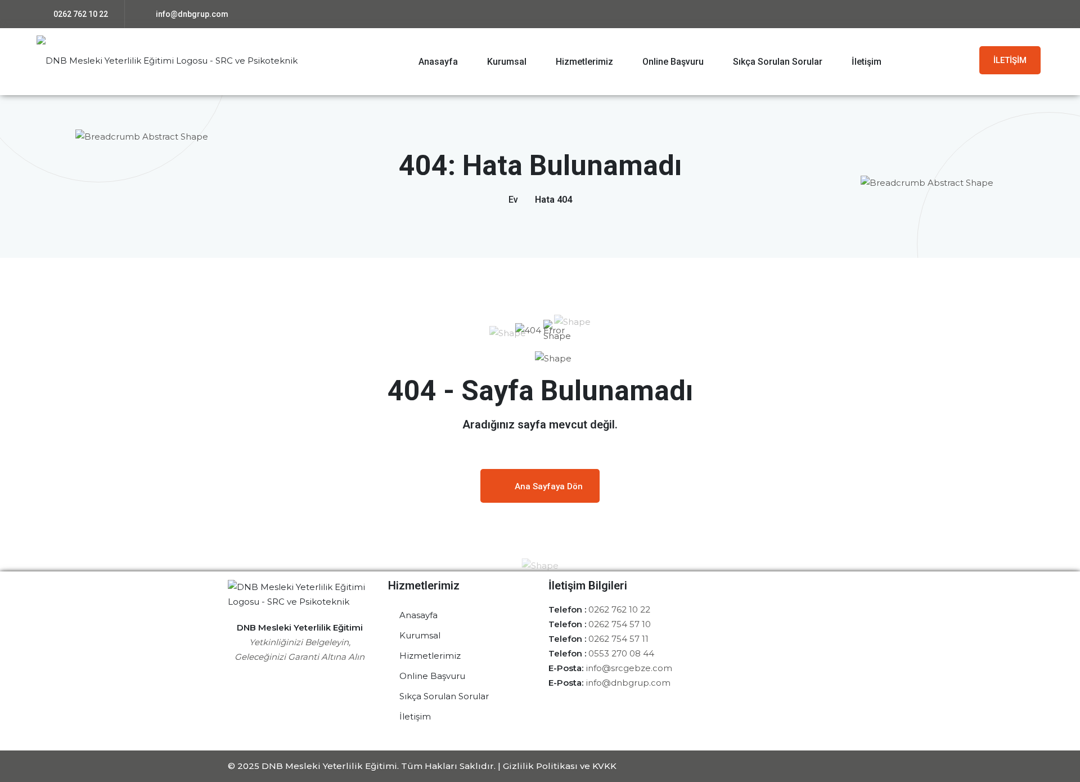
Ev (513, 199)
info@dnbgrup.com (191, 14)
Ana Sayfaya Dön (549, 486)
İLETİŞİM (1010, 60)
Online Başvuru (673, 61)
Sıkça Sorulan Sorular (777, 61)
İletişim (866, 61)
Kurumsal (506, 61)
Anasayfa (438, 61)
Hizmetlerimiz (584, 61)
